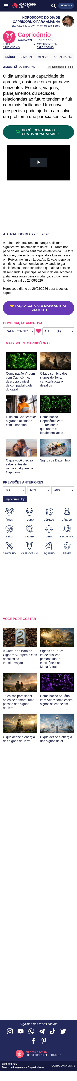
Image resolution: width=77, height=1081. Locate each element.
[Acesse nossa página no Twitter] (63, 1031)
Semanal (26, 57)
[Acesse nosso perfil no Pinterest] (43, 1041)
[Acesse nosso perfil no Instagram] (10, 1031)
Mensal (43, 57)
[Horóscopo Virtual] (23, 6)
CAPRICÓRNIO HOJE (60, 67)
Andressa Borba (50, 25)
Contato (57, 1065)
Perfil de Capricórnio (11, 46)
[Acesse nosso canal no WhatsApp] (31, 1031)
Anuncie (69, 1065)
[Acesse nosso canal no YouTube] (20, 1031)
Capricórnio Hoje (15, 499)
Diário (10, 57)
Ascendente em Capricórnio (47, 46)
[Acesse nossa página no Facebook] (33, 1041)
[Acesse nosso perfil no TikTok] (52, 1031)
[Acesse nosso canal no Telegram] (41, 1031)
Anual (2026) (63, 57)
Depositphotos (36, 1067)
